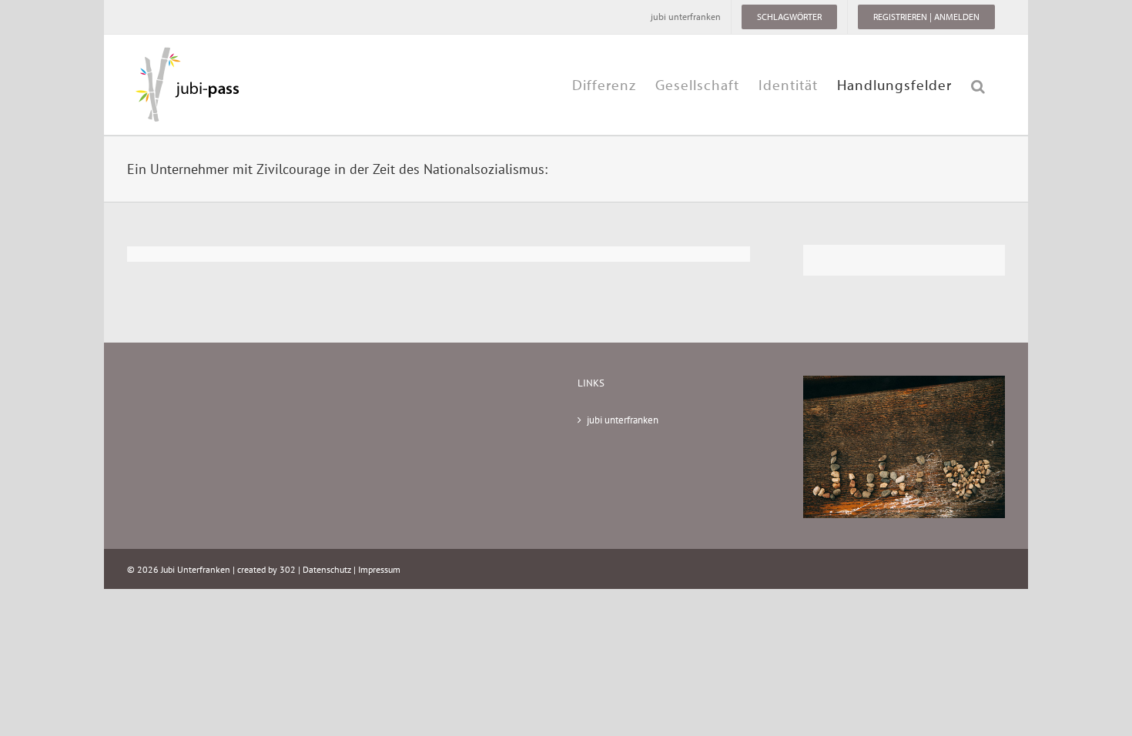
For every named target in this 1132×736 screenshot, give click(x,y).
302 (288, 569)
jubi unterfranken (622, 420)
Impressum (379, 569)
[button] (978, 85)
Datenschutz (327, 569)
